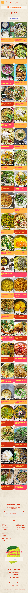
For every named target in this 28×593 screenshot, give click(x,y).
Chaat (4, 535)
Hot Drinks (20, 526)
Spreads (5, 537)
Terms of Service (14, 583)
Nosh (3, 540)
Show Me (14, 559)
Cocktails (20, 529)
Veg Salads (6, 526)
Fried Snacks (6, 539)
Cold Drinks (20, 527)
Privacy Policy (14, 585)
